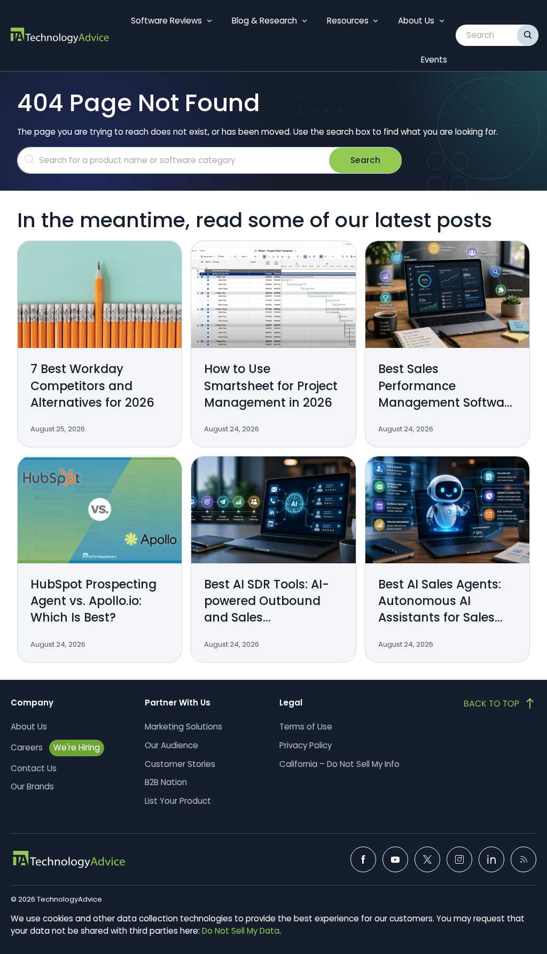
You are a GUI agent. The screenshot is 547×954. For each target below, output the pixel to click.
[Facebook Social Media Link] (363, 859)
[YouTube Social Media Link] (395, 859)
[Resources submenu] (375, 20)
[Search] (527, 35)
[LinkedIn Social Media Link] (491, 859)
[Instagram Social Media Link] (459, 859)
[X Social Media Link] (427, 859)
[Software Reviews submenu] (209, 20)
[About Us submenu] (441, 20)
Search (365, 160)
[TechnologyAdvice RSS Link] (523, 859)
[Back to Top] (500, 703)
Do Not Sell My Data (240, 930)
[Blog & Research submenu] (304, 20)
